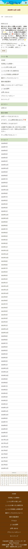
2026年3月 (4, 157)
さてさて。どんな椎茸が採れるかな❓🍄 (13, 120)
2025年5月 (4, 182)
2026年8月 (4, 143)
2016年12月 (4, 468)
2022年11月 (4, 254)
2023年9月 (4, 222)
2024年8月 (4, 193)
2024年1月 (4, 211)
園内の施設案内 (6, 81)
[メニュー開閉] (26, 3)
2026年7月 (4, 147)
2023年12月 (4, 215)
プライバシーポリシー (8, 96)
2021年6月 (4, 307)
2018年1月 (4, 436)
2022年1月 (4, 282)
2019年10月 (4, 375)
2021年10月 (4, 293)
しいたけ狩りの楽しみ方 (8, 67)
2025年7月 (4, 179)
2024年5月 (4, 200)
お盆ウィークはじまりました (10, 116)
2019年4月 (4, 393)
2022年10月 (4, 257)
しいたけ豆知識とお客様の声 (10, 74)
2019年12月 (4, 368)
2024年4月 (4, 204)
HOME (3, 60)
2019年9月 (4, 379)
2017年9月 (4, 450)
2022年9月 (4, 261)
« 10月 (2, 472)
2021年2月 (4, 322)
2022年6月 (4, 272)
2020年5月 (4, 350)
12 (17, 479)
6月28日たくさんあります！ (9, 123)
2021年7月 (4, 304)
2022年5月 (4, 275)
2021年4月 (4, 315)
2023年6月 (4, 232)
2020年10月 (4, 332)
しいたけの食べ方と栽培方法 (10, 71)
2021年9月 (4, 297)
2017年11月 (4, 443)
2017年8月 (4, 454)
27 (21, 482)
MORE (3, 50)
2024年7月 (4, 197)
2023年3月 (4, 243)
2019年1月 (4, 404)
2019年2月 (4, 400)
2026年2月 (4, 161)
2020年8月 (4, 340)
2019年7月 (4, 386)
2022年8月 (4, 265)
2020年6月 (4, 347)
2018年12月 (4, 407)
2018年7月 (4, 422)
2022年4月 (4, 279)
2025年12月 (4, 165)
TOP (2, 16)
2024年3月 (4, 207)
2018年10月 (4, 415)
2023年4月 (4, 240)
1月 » (25, 472)
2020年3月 (4, 357)
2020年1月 (4, 365)
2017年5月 (4, 464)
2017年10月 (4, 447)
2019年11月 (4, 372)
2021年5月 (4, 311)
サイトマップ (5, 99)
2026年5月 (4, 154)
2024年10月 (4, 190)
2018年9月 (4, 418)
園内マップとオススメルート (10, 78)
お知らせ (4, 108)
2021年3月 (4, 318)
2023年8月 (4, 225)
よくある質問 (5, 88)
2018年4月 (4, 429)
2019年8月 (4, 382)
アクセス (14, 520)
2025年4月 (4, 186)
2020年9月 (4, 336)
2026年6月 (4, 150)
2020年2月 (4, 361)
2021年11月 (4, 290)
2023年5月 (4, 236)
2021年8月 (4, 300)
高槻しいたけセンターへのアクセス (12, 85)
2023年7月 (4, 229)
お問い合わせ (5, 92)
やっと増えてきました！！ (9, 135)
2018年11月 (4, 411)
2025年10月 (4, 168)
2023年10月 (4, 218)
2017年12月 (4, 440)
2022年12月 (4, 250)
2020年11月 (4, 329)
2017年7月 (4, 457)
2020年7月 (4, 343)
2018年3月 (4, 432)
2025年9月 (4, 172)
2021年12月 (4, 286)
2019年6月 (4, 389)
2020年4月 (4, 354)
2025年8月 (4, 175)
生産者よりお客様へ (7, 63)
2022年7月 (4, 268)
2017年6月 (4, 461)
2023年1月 (4, 247)
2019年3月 (4, 397)
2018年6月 (4, 425)
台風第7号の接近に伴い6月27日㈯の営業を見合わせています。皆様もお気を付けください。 (14, 129)
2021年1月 (4, 325)
